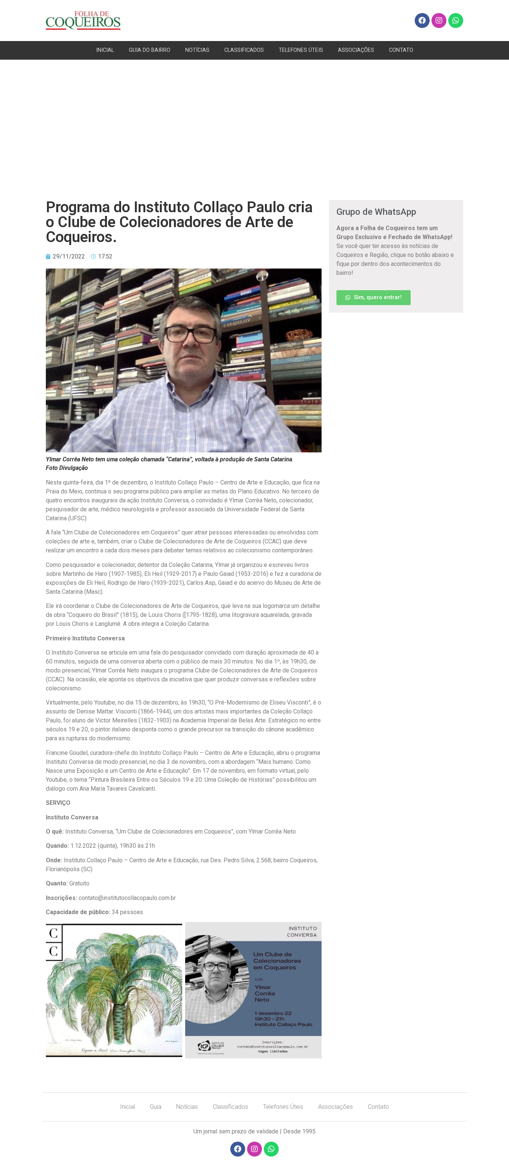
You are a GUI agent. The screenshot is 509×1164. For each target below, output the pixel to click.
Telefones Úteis (283, 1106)
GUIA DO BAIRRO (149, 50)
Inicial (127, 1106)
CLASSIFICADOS (244, 50)
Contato (378, 1106)
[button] (373, 297)
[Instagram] (438, 20)
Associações (335, 1106)
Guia (155, 1106)
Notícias (187, 1106)
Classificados (230, 1106)
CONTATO (401, 50)
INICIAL (105, 50)
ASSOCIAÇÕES (356, 50)
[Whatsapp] (455, 20)
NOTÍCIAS (197, 50)
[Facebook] (422, 20)
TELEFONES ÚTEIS (301, 50)
